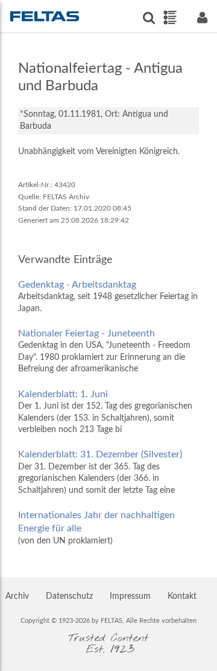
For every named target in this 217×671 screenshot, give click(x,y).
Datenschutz (69, 596)
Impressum (130, 596)
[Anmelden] (202, 18)
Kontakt (182, 596)
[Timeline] (170, 17)
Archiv (17, 596)
